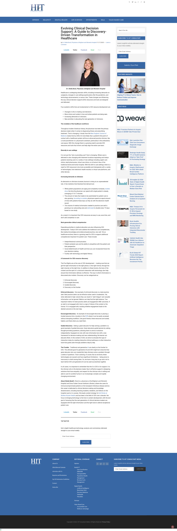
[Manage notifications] (172, 526)
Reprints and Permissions (59, 475)
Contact (54, 483)
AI (88, 347)
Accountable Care (82, 506)
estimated (90, 208)
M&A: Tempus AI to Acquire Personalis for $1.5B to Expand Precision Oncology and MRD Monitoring (137, 211)
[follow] (133, 2)
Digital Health (78, 486)
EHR (86, 316)
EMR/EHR (80, 471)
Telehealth (80, 494)
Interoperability (81, 474)
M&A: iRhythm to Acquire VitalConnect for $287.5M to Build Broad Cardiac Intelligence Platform (137, 169)
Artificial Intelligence (83, 488)
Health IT (77, 467)
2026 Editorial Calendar (58, 467)
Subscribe (55, 487)
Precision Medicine (82, 492)
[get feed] (130, 2)
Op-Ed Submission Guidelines (60, 479)
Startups (76, 500)
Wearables (80, 496)
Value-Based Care (79, 504)
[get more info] (145, 2)
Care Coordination (82, 469)
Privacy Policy (106, 522)
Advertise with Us (57, 471)
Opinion (76, 463)
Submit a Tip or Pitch (131, 65)
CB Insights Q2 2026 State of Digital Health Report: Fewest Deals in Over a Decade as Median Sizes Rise (137, 184)
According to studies (80, 198)
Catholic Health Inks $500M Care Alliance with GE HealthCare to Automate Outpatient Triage (137, 242)
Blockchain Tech (81, 490)
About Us (55, 463)
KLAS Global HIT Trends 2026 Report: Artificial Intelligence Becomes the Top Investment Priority (136, 257)
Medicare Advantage (83, 509)
